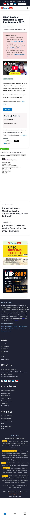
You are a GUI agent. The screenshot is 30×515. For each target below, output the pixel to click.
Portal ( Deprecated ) (6, 426)
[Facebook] (2, 381)
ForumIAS (20, 152)
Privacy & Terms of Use (15, 496)
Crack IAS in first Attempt (12, 328)
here (23, 318)
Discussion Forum (6, 418)
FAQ (2, 428)
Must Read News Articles (7, 390)
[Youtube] (16, 381)
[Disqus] (15, 177)
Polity (2, 326)
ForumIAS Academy (6, 421)
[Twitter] (5, 381)
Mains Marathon (5, 395)
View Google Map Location (15, 460)
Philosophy (19, 1)
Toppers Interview (6, 398)
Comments (19, 29)
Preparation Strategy (6, 400)
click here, (24, 135)
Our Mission (4, 351)
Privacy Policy (5, 359)
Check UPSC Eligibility (7, 416)
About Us (3, 343)
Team (2, 356)
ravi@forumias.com (11, 369)
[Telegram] (13, 381)
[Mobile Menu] (27, 8)
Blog (2, 423)
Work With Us (5, 349)
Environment (8, 326)
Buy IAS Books (5, 406)
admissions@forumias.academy (9, 376)
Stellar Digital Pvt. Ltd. (15, 494)
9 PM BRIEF (4, 403)
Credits (3, 354)
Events (23, 1)
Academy (14, 1)
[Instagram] (9, 381)
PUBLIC (23, 155)
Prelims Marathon (15, 155)
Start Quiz (7, 109)
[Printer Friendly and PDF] (4, 149)
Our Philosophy (5, 346)
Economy (15, 326)
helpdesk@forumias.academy (19, 371)
